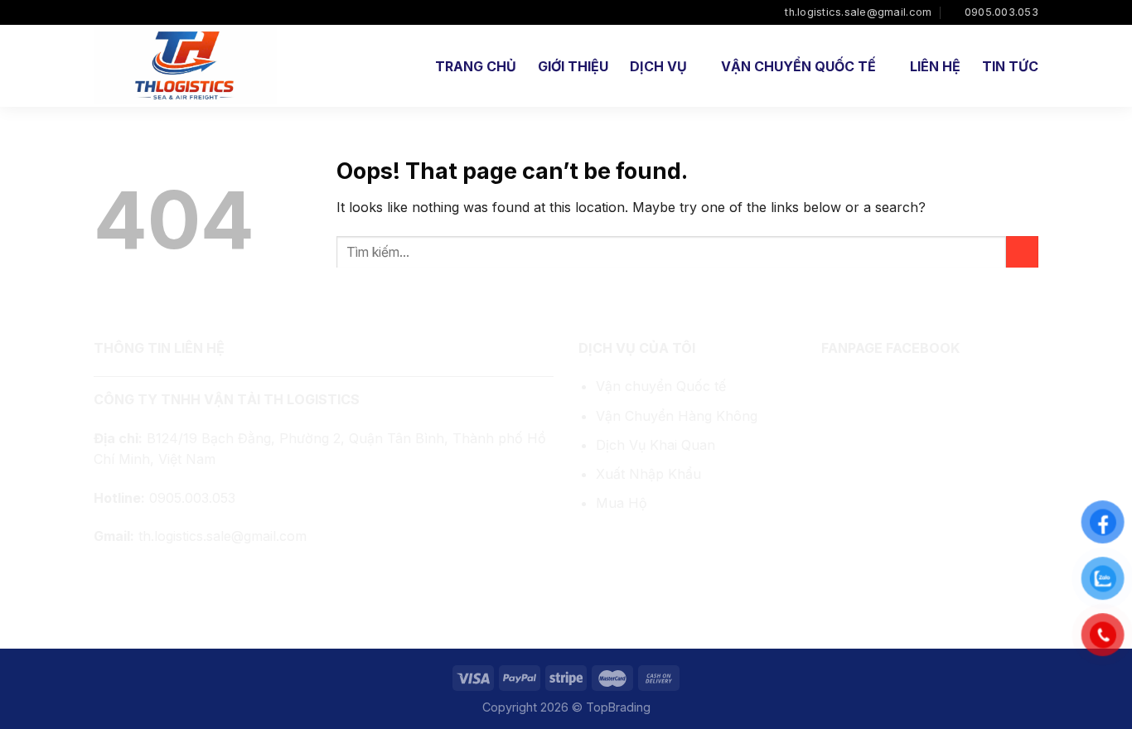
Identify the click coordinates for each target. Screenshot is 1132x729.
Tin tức (1010, 66)
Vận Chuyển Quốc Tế (798, 66)
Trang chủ (475, 66)
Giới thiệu (573, 66)
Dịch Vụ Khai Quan (655, 445)
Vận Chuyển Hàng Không (676, 416)
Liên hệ (935, 66)
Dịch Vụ (658, 66)
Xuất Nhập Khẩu (648, 474)
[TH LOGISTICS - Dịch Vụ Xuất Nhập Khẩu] (186, 66)
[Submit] (1022, 252)
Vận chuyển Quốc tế (661, 386)
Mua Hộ (621, 503)
